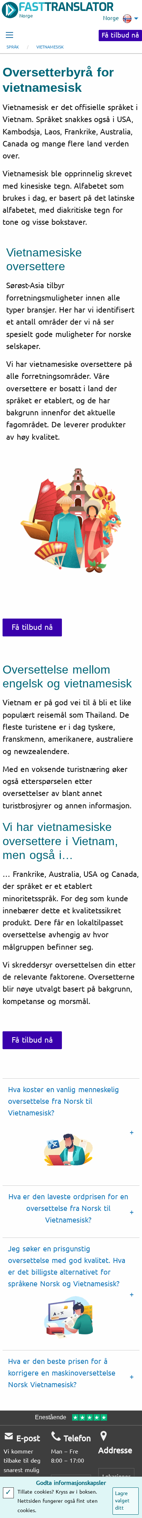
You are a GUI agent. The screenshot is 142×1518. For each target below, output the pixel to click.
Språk (13, 47)
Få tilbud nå (120, 35)
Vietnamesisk (50, 47)
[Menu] (9, 35)
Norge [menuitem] (111, 18)
